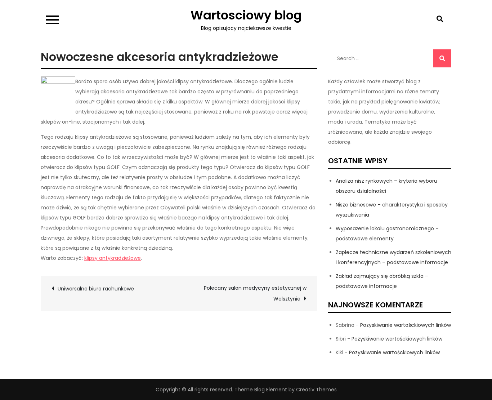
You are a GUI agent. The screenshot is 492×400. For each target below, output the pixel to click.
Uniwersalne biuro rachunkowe (96, 288)
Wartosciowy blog (246, 15)
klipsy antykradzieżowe (112, 258)
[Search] (442, 58)
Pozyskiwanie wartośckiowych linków (405, 325)
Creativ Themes (316, 389)
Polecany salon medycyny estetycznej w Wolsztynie (255, 293)
